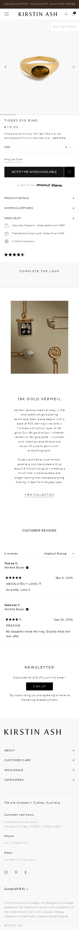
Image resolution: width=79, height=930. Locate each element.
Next (73, 67)
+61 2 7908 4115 (15, 843)
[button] (69, 172)
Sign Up (39, 686)
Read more (59, 138)
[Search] (66, 14)
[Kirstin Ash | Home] (39, 14)
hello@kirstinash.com (19, 859)
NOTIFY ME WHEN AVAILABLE (34, 172)
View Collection (39, 494)
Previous (5, 67)
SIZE (7, 147)
